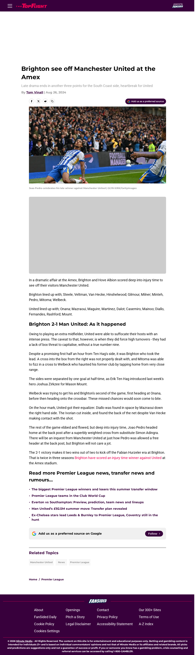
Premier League (79, 562)
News (61, 562)
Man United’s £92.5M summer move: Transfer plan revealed (79, 508)
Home (33, 579)
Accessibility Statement (115, 624)
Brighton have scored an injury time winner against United (118, 458)
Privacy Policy (107, 617)
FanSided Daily (45, 617)
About (38, 610)
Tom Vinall (34, 92)
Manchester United (41, 562)
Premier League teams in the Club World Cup (68, 496)
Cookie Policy (44, 624)
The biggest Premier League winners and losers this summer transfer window (94, 489)
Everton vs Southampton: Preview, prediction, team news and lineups (88, 502)
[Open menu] (10, 5)
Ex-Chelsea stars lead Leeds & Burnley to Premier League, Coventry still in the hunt (95, 517)
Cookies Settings (47, 631)
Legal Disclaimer (78, 624)
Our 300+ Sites (150, 610)
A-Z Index (146, 624)
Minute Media (24, 641)
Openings (73, 610)
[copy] (52, 101)
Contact (103, 610)
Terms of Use (149, 617)
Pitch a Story (75, 617)
